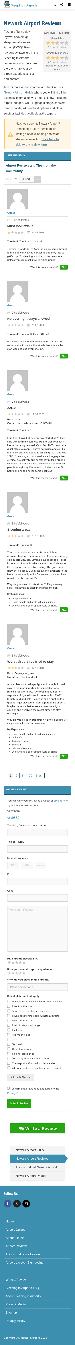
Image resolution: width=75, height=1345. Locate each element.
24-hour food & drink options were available (37, 1068)
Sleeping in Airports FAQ (22, 1288)
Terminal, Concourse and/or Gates (27, 825)
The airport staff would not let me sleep (34, 1063)
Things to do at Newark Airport (36, 1167)
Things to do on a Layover (23, 1254)
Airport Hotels (15, 1238)
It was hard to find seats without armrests (35, 1015)
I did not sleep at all (23, 1053)
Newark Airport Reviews (32, 1158)
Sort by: (11, 179)
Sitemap (11, 1312)
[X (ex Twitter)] (17, 1203)
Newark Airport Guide (30, 1150)
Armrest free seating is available (30, 1011)
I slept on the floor (22, 1006)
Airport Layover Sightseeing (24, 1262)
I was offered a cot (22, 1020)
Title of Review (15, 841)
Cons (10, 890)
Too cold (17, 1044)
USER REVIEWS (15, 155)
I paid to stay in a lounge (26, 1025)
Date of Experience (18, 857)
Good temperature (22, 1049)
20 (30, 775)
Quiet (15, 1039)
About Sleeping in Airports (23, 1296)
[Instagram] (26, 1203)
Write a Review (41, 1128)
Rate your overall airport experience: (30, 969)
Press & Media (16, 1304)
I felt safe (17, 1030)
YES (63, 267)
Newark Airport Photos (31, 1176)
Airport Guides (15, 1229)
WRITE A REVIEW (16, 789)
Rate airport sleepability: (22, 958)
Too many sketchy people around (31, 1058)
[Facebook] (7, 1203)
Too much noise (21, 1034)
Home (10, 1221)
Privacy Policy (15, 1321)
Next (39, 775)
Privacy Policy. (15, 1093)
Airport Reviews (16, 1246)
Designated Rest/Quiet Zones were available (37, 1001)
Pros (10, 874)
